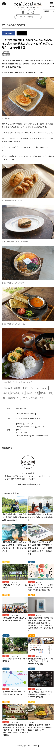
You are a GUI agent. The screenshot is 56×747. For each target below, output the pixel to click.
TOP (4, 24)
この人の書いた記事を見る (28, 484)
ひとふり (29, 393)
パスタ (32, 388)
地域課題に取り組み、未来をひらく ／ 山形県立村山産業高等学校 (40, 517)
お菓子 (25, 388)
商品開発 (17, 388)
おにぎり (6, 393)
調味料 (42, 398)
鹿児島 (11, 24)
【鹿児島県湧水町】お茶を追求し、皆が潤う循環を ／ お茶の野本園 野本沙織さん (14, 517)
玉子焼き (43, 393)
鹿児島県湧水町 (13, 398)
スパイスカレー (42, 388)
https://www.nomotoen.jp (26, 413)
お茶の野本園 (16, 60)
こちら (40, 72)
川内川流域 (33, 398)
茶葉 (50, 393)
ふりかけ (24, 398)
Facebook (8, 33)
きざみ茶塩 (10, 66)
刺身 (36, 393)
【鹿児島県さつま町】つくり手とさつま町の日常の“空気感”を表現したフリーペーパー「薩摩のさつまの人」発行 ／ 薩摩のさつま (40, 548)
